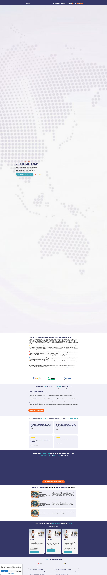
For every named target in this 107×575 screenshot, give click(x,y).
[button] (21, 564)
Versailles (66, 539)
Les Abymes (49, 539)
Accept (4, 571)
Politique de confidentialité (11, 573)
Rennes (32, 539)
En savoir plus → (51, 550)
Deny (11, 571)
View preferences (18, 571)
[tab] (40, 567)
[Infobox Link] (37, 378)
